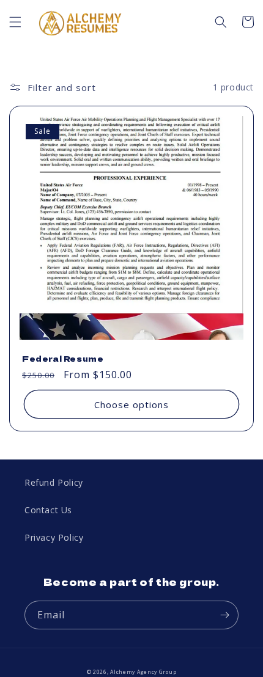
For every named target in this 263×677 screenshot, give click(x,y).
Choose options (131, 404)
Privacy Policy (53, 537)
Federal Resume (62, 359)
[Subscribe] (224, 615)
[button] (15, 22)
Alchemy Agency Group (143, 671)
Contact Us (48, 510)
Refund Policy (53, 482)
